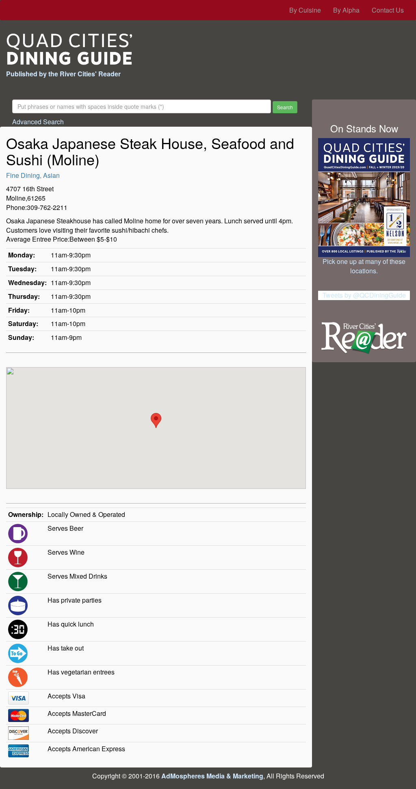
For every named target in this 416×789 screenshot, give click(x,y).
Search (285, 107)
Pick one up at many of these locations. (364, 266)
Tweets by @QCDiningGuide (364, 295)
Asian (51, 175)
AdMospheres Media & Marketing (212, 775)
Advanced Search (38, 121)
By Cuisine (305, 10)
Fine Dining (23, 175)
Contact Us (388, 10)
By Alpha (346, 10)
